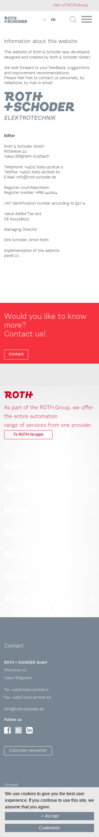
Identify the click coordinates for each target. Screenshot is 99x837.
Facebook (7, 730)
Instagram (18, 730)
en (53, 20)
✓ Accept (50, 816)
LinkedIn (29, 730)
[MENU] (88, 21)
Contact (16, 354)
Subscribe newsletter (28, 751)
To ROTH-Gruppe (28, 435)
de (45, 20)
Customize (49, 827)
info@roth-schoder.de (24, 709)
